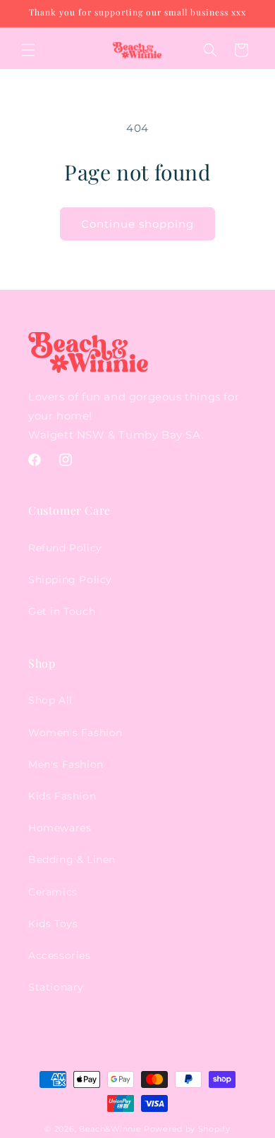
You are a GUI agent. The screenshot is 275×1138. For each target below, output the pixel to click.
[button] (28, 50)
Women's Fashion (75, 732)
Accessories (59, 955)
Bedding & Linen (72, 859)
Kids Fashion (62, 796)
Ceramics (53, 892)
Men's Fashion (66, 764)
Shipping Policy (70, 579)
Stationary (56, 987)
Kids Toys (53, 923)
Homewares (59, 827)
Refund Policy (65, 548)
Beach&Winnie (110, 1129)
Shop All (50, 700)
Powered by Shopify (187, 1129)
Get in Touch (61, 611)
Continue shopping (137, 224)
